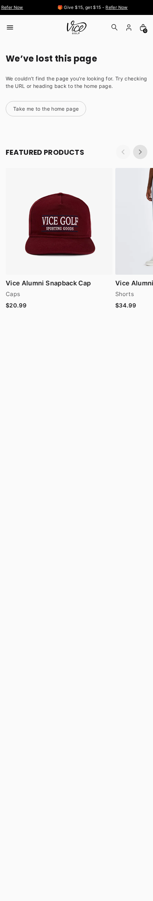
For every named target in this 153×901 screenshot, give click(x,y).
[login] (129, 27)
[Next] (140, 152)
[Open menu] (10, 27)
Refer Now (11, 7)
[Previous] (123, 152)
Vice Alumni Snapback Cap (48, 283)
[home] (76, 27)
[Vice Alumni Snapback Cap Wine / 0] (59, 221)
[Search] (114, 27)
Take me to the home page (46, 109)
